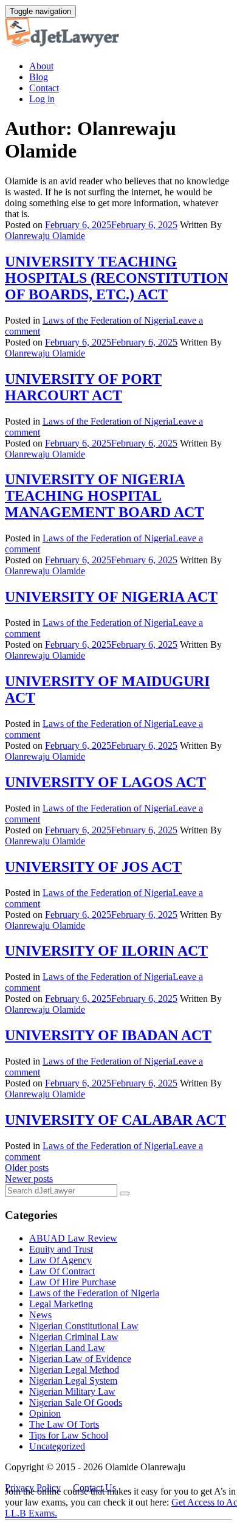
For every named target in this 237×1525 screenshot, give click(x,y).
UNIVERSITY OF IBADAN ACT (108, 1035)
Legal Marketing (61, 1304)
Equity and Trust (61, 1249)
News (40, 1315)
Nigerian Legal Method (74, 1369)
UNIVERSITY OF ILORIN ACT (106, 951)
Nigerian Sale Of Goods (75, 1402)
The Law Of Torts (64, 1424)
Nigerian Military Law (72, 1391)
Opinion (45, 1413)
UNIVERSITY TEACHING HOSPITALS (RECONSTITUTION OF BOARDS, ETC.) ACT (116, 278)
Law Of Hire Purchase (72, 1282)
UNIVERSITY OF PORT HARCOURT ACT (83, 387)
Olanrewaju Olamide (45, 236)
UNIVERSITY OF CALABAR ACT (115, 1120)
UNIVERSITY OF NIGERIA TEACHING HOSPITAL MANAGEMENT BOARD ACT (104, 495)
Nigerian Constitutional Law (84, 1326)
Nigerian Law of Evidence (80, 1358)
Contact (44, 88)
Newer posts (29, 1178)
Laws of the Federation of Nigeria (108, 320)
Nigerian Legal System (73, 1380)
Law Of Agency (60, 1260)
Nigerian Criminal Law (73, 1337)
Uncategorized (57, 1446)
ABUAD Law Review (73, 1238)
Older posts (27, 1167)
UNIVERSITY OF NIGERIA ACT (111, 597)
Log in (42, 99)
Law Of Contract (62, 1271)
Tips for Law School (68, 1435)
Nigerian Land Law (67, 1348)
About (41, 66)
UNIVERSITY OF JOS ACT (93, 867)
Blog (38, 77)
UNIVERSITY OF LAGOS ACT (105, 782)
